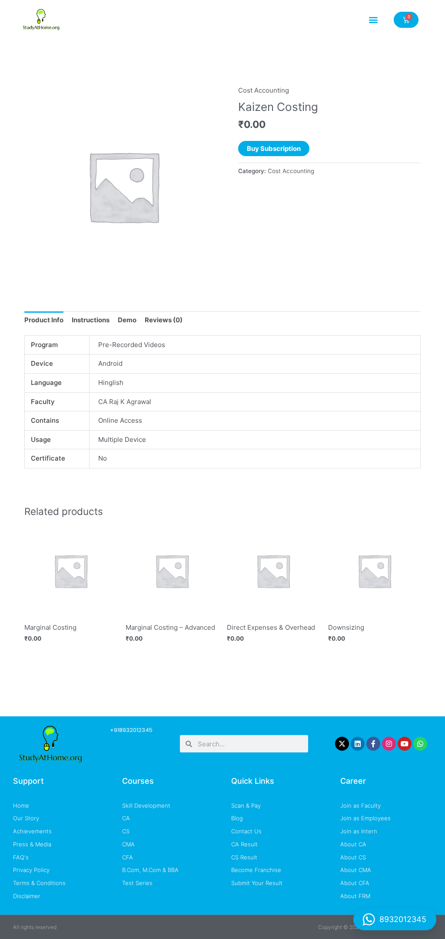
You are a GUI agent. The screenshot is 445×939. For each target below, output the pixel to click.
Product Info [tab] (43, 320)
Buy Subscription (274, 148)
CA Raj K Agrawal (124, 402)
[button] (373, 20)
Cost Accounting (263, 90)
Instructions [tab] (91, 320)
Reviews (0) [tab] (164, 320)
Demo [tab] (127, 320)
